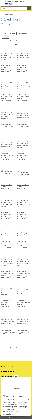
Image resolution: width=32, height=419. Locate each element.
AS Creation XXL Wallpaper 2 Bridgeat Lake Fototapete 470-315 (23, 272)
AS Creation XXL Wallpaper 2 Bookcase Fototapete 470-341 (7, 243)
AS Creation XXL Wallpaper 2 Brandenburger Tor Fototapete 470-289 (23, 243)
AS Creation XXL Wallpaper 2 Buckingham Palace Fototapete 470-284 (7, 302)
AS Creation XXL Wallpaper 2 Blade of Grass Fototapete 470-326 (23, 184)
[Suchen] (29, 8)
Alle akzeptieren (16, 383)
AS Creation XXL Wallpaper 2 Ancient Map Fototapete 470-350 (23, 66)
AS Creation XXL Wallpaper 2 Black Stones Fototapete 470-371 (6, 184)
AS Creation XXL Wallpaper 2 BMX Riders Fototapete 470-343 (23, 213)
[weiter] (29, 44)
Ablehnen (16, 393)
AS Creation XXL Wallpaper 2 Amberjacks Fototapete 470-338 (8, 66)
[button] (23, 4)
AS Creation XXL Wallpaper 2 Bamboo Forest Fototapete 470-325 (23, 96)
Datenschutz (13, 414)
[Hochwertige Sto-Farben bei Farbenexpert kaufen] (8, 4)
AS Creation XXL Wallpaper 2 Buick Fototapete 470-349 (23, 331)
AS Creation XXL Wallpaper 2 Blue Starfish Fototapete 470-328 (6, 213)
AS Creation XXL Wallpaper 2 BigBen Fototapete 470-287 (7, 155)
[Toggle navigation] (2, 3)
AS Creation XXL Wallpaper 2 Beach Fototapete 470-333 (23, 125)
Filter (5, 33)
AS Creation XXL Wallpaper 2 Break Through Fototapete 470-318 (7, 272)
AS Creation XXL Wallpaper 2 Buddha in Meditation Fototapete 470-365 (23, 302)
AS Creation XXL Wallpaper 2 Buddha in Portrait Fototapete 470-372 (7, 331)
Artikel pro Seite (23, 33)
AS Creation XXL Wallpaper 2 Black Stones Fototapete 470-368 (22, 155)
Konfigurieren (16, 388)
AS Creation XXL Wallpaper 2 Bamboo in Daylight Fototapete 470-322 (7, 125)
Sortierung (12, 33)
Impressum (6, 414)
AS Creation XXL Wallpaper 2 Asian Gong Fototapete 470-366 (7, 96)
